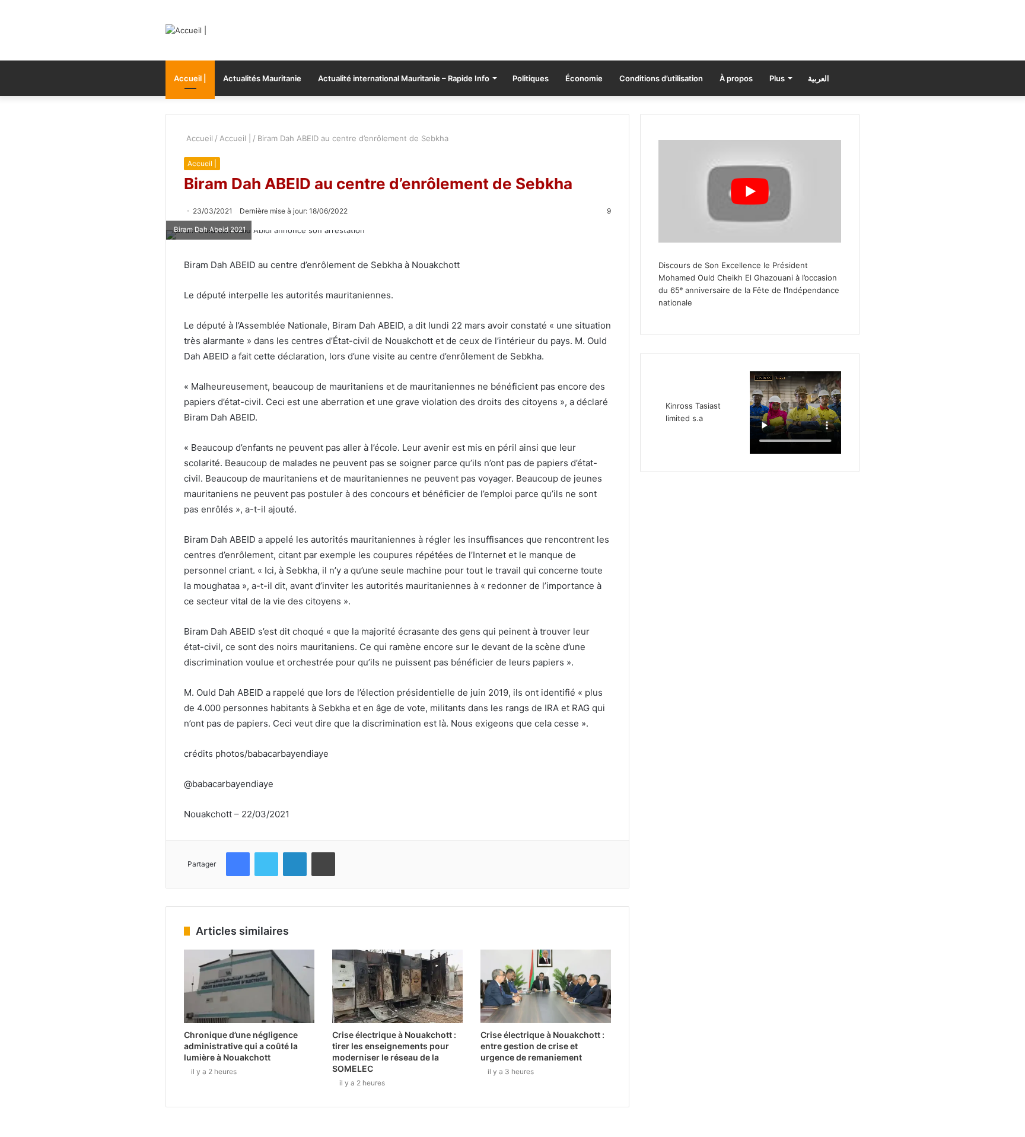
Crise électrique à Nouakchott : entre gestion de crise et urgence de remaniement (542, 1046)
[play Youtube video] (749, 191)
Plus (777, 78)
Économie (584, 78)
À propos (736, 78)
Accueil (198, 138)
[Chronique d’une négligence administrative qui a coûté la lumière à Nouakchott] (249, 986)
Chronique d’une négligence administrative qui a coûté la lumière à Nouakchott (241, 1046)
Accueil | (190, 78)
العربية (818, 78)
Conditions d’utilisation (661, 78)
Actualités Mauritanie (262, 78)
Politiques (530, 78)
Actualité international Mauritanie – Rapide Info (403, 78)
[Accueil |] (185, 30)
